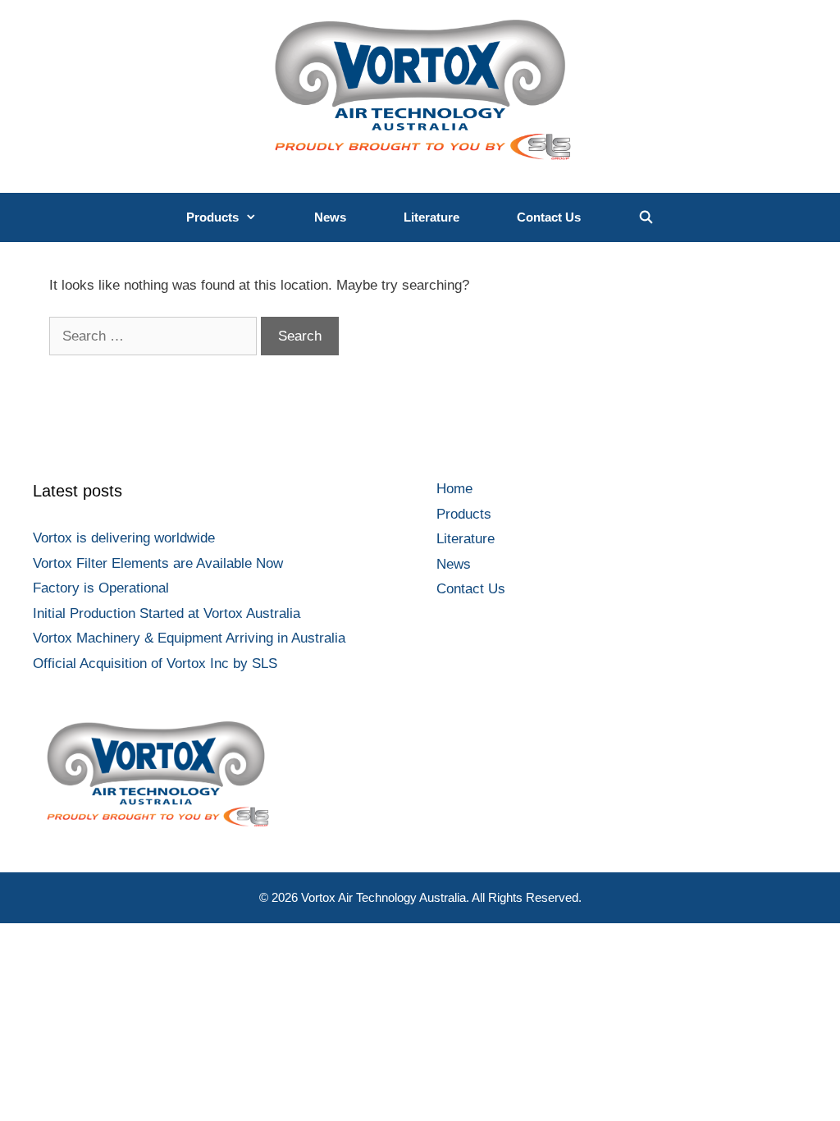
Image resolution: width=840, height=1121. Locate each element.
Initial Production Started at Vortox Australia (166, 613)
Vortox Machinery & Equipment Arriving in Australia (189, 638)
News (330, 217)
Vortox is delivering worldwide (124, 538)
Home (454, 488)
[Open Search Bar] (645, 217)
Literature (431, 217)
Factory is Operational (101, 588)
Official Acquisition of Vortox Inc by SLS (155, 663)
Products (212, 217)
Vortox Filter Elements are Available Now (158, 563)
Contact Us (549, 217)
